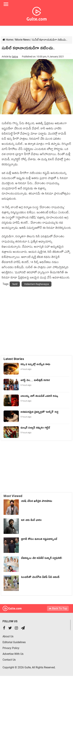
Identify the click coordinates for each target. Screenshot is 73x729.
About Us (8, 636)
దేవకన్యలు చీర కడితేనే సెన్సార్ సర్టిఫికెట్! (41, 558)
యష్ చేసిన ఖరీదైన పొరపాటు (36, 501)
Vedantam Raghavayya (36, 284)
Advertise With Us (13, 654)
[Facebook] (4, 628)
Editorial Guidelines (14, 642)
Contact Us (9, 659)
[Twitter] (10, 628)
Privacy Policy (11, 648)
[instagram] (16, 628)
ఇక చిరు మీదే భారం (31, 520)
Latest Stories (14, 359)
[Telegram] (23, 628)
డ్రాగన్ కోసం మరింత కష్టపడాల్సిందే (39, 539)
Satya (15, 56)
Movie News (22, 39)
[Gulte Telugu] (37, 13)
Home (9, 39)
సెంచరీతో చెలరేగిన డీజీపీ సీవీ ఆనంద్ (40, 577)
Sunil (14, 284)
